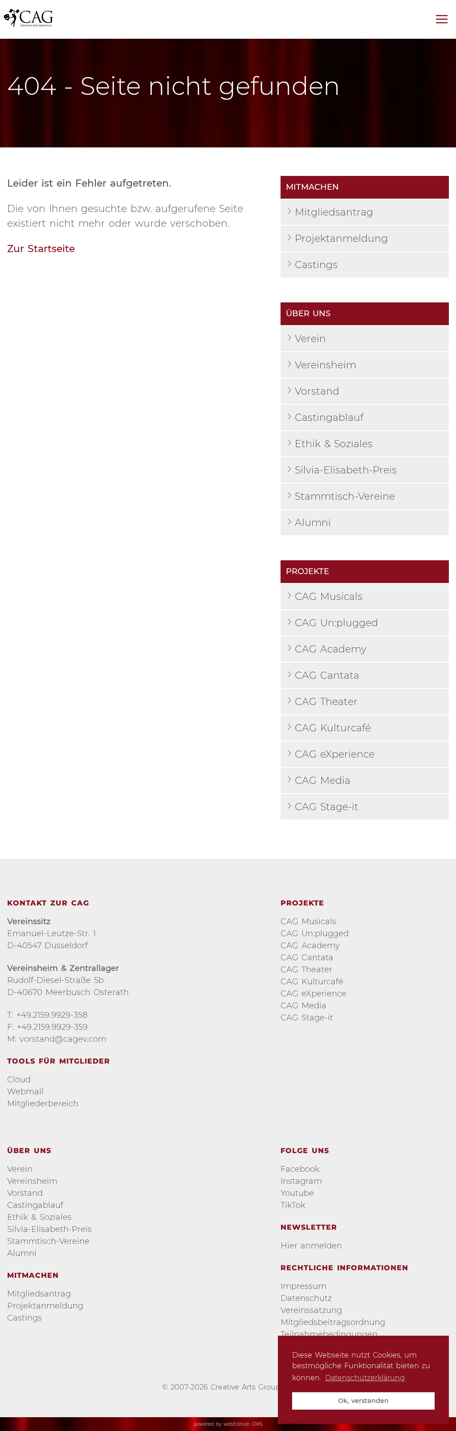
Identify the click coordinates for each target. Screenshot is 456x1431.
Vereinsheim (325, 365)
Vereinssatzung (311, 1310)
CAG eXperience (335, 754)
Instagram (301, 1181)
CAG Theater (326, 702)
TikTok (293, 1205)
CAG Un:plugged (336, 623)
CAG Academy (330, 649)
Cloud (19, 1079)
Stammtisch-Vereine (345, 496)
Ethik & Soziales (334, 444)
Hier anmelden (311, 1246)
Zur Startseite (41, 249)
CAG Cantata (327, 675)
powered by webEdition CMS (228, 1424)
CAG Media (322, 781)
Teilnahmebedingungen (329, 1334)
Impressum (303, 1286)
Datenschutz (306, 1298)
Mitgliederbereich (42, 1104)
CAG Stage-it (326, 807)
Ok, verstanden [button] (363, 1401)
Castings (316, 265)
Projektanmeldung (341, 238)
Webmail (25, 1092)
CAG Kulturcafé (333, 728)
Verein (310, 339)
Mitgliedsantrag (334, 212)
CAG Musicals (328, 597)
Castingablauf (329, 418)
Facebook (300, 1169)
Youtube (297, 1193)
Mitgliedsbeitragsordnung (333, 1322)
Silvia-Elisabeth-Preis (346, 470)
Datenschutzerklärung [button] (365, 1378)
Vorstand (317, 391)
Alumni (313, 523)
